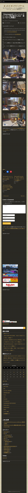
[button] (14, 55)
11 (20, 372)
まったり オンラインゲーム (14, 6)
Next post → (23, 196)
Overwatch (8, 22)
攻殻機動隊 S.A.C (7, 413)
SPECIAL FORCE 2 (6, 405)
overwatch (23, 22)
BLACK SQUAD (6, 386)
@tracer (6, 20)
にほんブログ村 (6, 323)
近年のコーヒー (7, 333)
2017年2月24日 (18, 34)
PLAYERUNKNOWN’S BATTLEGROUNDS (10, 403)
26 (23, 376)
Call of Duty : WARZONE (7, 390)
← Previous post (6, 196)
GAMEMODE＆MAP (7, 392)
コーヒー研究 (6, 411)
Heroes (5, 394)
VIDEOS (5, 409)
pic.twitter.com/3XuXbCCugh (12, 31)
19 (23, 374)
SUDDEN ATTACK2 (6, 407)
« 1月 (4, 381)
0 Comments (16, 20)
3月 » (6, 381)
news (5, 22)
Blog (4, 388)
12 (23, 372)
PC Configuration (6, 401)
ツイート (5, 458)
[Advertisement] (14, 152)
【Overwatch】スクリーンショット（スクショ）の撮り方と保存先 (8, 178)
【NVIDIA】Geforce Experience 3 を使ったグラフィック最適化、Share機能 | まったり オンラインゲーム (14, 360)
